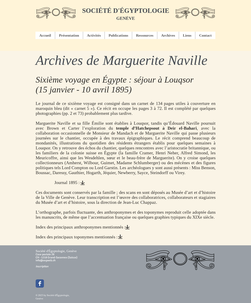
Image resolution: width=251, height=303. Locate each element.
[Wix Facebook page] (40, 283)
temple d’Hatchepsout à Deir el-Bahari (156, 128)
